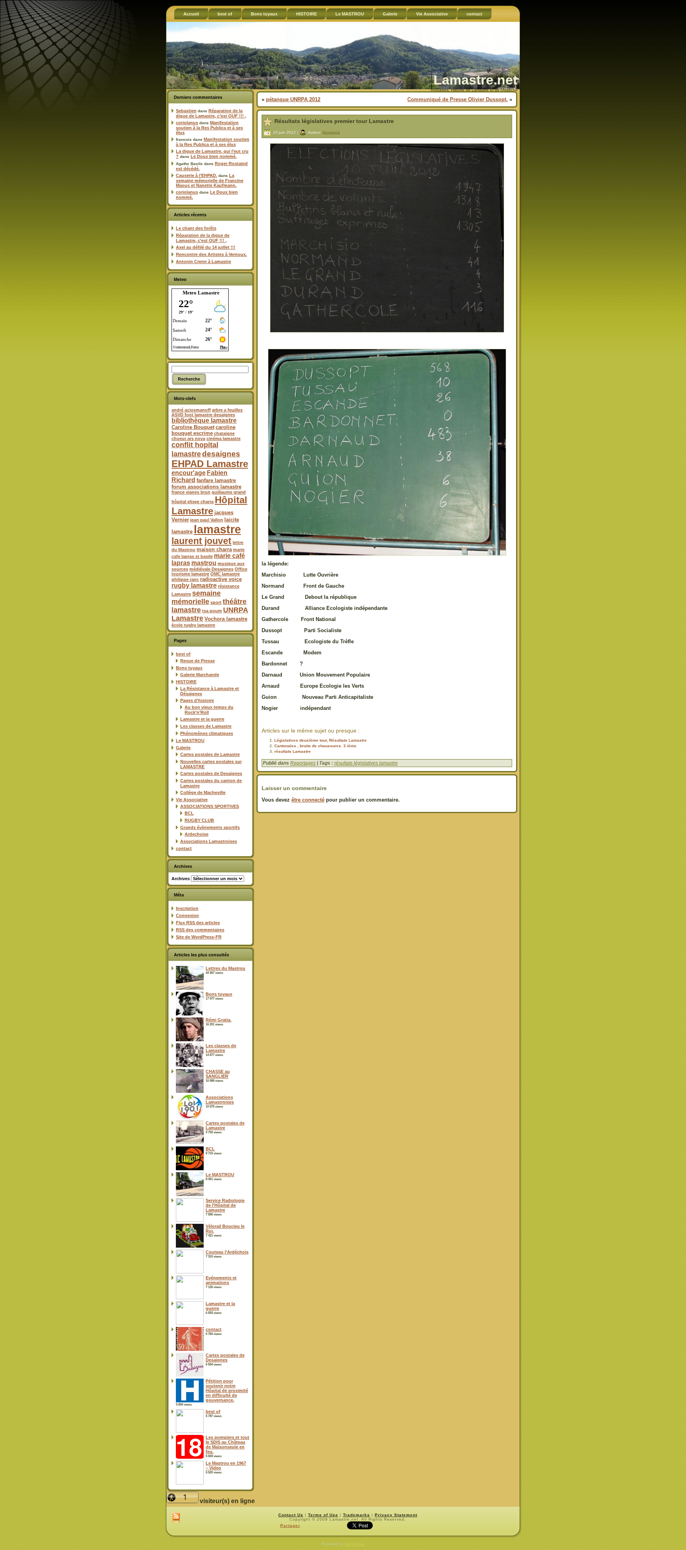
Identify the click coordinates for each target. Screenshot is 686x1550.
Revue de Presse (197, 660)
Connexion (187, 915)
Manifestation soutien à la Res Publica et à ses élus (209, 127)
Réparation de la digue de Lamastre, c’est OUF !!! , (211, 113)
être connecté (307, 800)
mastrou (203, 563)
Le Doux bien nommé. (214, 156)
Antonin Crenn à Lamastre (203, 261)
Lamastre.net (475, 79)
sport (216, 602)
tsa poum (212, 610)
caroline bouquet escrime (203, 430)
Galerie (183, 747)
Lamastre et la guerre (202, 719)
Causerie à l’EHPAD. (196, 175)
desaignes (221, 453)
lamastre (217, 529)
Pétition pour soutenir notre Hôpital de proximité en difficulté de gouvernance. (227, 1390)
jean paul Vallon (206, 519)
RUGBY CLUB (199, 820)
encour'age (189, 472)
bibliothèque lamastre (204, 420)
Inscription (187, 908)
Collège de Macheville (202, 792)
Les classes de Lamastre (205, 726)
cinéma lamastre (223, 438)
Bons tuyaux (189, 667)
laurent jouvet (201, 541)
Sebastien (186, 110)
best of (183, 654)
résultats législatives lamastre (366, 763)
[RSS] (176, 1519)
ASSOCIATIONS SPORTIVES (209, 806)
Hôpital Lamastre (209, 505)
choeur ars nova (188, 438)
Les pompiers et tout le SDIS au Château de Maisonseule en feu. (227, 1444)
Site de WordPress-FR (199, 937)
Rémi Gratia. (218, 1019)
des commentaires (200, 929)
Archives (181, 878)
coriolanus (187, 122)
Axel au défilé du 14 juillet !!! (205, 247)
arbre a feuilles (227, 410)
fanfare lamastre (216, 480)
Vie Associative (192, 799)
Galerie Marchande (199, 674)
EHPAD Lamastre (210, 463)
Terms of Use (323, 1515)
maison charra (214, 549)
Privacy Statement (396, 1515)
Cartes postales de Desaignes (211, 773)
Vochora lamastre (225, 619)
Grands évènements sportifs (210, 827)
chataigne (224, 433)
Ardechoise (196, 834)
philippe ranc (185, 579)
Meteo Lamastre (201, 293)
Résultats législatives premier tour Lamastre (334, 121)
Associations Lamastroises (208, 841)
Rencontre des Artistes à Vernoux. (211, 254)
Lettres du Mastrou (225, 968)
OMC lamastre (225, 573)
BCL (189, 813)
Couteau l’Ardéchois (227, 1252)
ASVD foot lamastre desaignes (203, 414)
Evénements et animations (221, 1280)
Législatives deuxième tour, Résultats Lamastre (320, 740)
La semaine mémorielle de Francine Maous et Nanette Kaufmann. (209, 180)
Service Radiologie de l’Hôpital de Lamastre (225, 1205)
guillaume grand (229, 492)
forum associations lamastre (206, 487)
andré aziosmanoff (191, 410)
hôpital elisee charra (193, 501)
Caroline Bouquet (193, 427)
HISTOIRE (186, 681)
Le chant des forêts (196, 228)
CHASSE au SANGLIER (218, 1074)
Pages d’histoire (197, 700)
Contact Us (290, 1515)
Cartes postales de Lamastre (210, 754)
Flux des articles (198, 922)
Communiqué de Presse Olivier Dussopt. (457, 99)
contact (184, 848)
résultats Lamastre (292, 751)
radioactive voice (221, 579)
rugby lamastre (194, 585)
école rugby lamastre (193, 625)
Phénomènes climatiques (206, 733)
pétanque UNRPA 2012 (293, 99)
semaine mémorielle (196, 597)
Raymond (331, 132)
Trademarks (356, 1515)
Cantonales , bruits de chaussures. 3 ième (315, 746)
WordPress (354, 1544)
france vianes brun (191, 492)
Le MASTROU (190, 740)
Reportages (303, 763)
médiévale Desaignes (211, 569)
